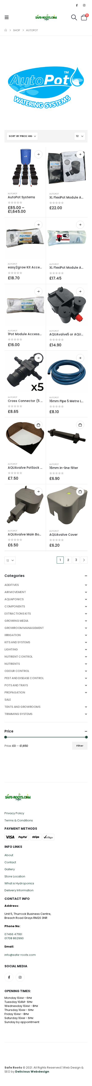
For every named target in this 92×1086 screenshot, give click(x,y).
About (8, 855)
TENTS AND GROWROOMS (22, 707)
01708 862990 (14, 938)
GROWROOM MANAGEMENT (24, 628)
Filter (79, 745)
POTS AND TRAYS (16, 685)
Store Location (14, 876)
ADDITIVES (11, 585)
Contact (10, 862)
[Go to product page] (25, 167)
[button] (8, 17)
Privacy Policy (14, 813)
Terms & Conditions (18, 820)
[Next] (84, 560)
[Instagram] (84, 5)
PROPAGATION (14, 692)
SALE (7, 699)
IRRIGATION (12, 635)
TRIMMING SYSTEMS (18, 714)
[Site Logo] (46, 17)
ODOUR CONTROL (16, 671)
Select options (38, 154)
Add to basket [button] (38, 425)
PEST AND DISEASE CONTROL (24, 678)
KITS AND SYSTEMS (17, 642)
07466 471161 (13, 934)
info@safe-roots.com (20, 955)
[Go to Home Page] (5, 30)
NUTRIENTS (12, 664)
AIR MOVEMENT (15, 592)
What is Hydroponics (19, 883)
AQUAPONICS (14, 599)
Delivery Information (18, 890)
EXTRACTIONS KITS (17, 613)
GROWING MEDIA (16, 621)
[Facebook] (77, 5)
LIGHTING (11, 649)
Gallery (9, 869)
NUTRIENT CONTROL (18, 656)
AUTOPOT (12, 193)
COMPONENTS (14, 606)
